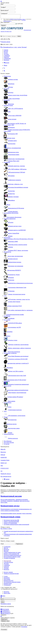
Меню (5, 65)
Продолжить (4, 619)
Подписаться (19, 543)
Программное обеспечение (11, 213)
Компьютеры (7, 76)
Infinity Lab (4, 463)
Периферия (7, 162)
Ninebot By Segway (6, 473)
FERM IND (4, 457)
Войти (2, 602)
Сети (5, 295)
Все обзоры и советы (6, 528)
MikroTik (3, 449)
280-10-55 (5, 39)
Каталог (6, 51)
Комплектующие (8, 105)
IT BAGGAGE (5, 468)
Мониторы (7, 100)
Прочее (6, 417)
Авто (5, 411)
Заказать (3, 25)
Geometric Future (5, 460)
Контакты (6, 60)
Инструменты (7, 402)
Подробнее (24, 626)
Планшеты (7, 381)
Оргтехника (7, 237)
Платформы (7, 316)
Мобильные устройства (10, 353)
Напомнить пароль (6, 603)
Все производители (6, 476)
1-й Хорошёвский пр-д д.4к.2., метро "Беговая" (14, 47)
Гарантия (6, 57)
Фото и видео (7, 385)
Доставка (6, 54)
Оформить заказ (5, 621)
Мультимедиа (7, 252)
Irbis (2, 465)
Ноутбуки (6, 88)
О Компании (7, 58)
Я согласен (4, 629)
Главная (6, 50)
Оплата (6, 52)
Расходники (7, 319)
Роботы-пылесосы (9, 434)
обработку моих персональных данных (17, 19)
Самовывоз (7, 55)
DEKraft (3, 454)
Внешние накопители (9, 218)
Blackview (3, 452)
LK (1, 471)
